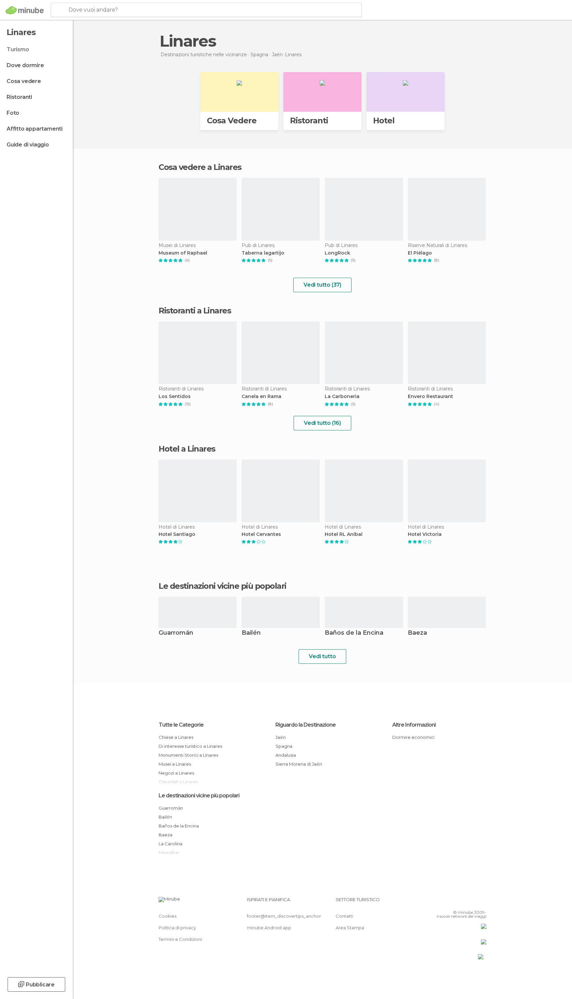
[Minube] (25, 10)
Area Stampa (350, 927)
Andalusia (285, 755)
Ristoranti (19, 97)
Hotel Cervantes (261, 534)
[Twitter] (459, 902)
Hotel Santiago (177, 534)
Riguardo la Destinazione (305, 725)
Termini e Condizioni (180, 939)
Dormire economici (413, 737)
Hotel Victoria (425, 534)
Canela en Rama (261, 396)
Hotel (384, 120)
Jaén (280, 737)
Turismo (18, 49)
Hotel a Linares (187, 449)
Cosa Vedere (232, 120)
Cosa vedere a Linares (200, 167)
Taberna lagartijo (263, 253)
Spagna (283, 746)
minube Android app (269, 927)
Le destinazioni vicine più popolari (222, 586)
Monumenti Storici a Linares (188, 755)
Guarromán (176, 633)
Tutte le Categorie (181, 725)
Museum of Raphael (183, 253)
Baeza (417, 633)
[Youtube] (481, 902)
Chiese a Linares (176, 737)
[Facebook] (448, 902)
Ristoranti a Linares (195, 310)
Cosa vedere (24, 81)
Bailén (251, 633)
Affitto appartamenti (35, 129)
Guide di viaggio (28, 144)
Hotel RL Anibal (343, 534)
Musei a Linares (175, 764)
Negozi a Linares (176, 773)
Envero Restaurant (430, 396)
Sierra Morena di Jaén (298, 764)
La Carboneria (342, 396)
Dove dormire (25, 65)
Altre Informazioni (414, 725)
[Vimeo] (470, 902)
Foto (13, 113)
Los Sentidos (175, 396)
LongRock (337, 253)
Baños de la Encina (354, 633)
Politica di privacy (177, 927)
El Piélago (420, 253)
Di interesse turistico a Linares (190, 746)
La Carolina (170, 843)
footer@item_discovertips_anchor (284, 916)
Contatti (344, 916)
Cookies (167, 916)
